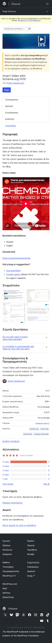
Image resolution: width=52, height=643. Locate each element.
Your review (8, 484)
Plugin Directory (9, 11)
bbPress (6, 593)
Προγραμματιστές (11, 571)
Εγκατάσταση (11, 112)
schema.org (34, 429)
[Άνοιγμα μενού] (48, 4)
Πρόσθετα (32, 550)
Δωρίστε (31, 571)
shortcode (44, 429)
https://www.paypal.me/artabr (16, 258)
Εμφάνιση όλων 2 (42, 423)
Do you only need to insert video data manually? (15, 338)
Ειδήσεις (7, 545)
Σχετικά (6, 541)
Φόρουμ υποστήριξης (13, 503)
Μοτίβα (30, 554)
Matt (5, 588)
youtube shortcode (41, 434)
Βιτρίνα (30, 541)
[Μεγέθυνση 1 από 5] (21, 293)
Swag (31, 576)
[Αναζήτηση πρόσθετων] (29, 28)
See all (46, 484)
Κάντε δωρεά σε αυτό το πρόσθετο (19, 525)
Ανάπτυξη (9, 119)
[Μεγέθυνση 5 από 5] (46, 319)
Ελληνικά (12, 608)
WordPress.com (10, 584)
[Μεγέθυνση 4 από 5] (46, 311)
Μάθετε (6, 562)
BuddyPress (8, 597)
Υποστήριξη (10, 125)
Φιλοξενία (7, 550)
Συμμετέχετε (33, 562)
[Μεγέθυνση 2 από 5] (21, 306)
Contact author (13, 274)
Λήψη (6, 90)
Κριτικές (9, 106)
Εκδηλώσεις (33, 567)
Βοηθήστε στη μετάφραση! (29, 20)
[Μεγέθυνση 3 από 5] (46, 293)
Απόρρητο (7, 554)
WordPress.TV (9, 576)
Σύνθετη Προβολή (11, 441)
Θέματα (30, 545)
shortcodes (27, 434)
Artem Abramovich (15, 83)
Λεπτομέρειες (11, 99)
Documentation (13, 270)
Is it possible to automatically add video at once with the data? (18, 347)
